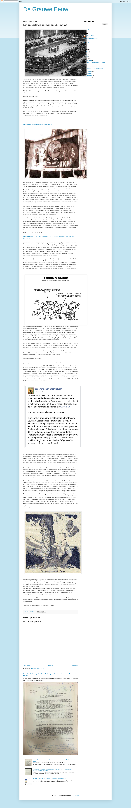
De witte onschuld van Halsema (95, 68)
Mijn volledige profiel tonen (91, 38)
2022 (86, 52)
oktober (89, 73)
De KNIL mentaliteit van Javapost (95, 66)
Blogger (77, 795)
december (89, 60)
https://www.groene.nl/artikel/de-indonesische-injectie (37, 124)
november (89, 71)
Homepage (51, 665)
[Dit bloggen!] (40, 612)
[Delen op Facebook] (43, 612)
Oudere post (74, 665)
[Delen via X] (42, 612)
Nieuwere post (27, 665)
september (90, 75)
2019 (86, 54)
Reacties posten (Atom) (37, 668)
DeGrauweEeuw (90, 35)
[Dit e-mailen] (38, 612)
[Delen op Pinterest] (45, 612)
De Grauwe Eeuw (45, 9)
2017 (86, 58)
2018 (86, 56)
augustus (89, 78)
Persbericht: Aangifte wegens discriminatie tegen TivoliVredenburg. (50, 778)
